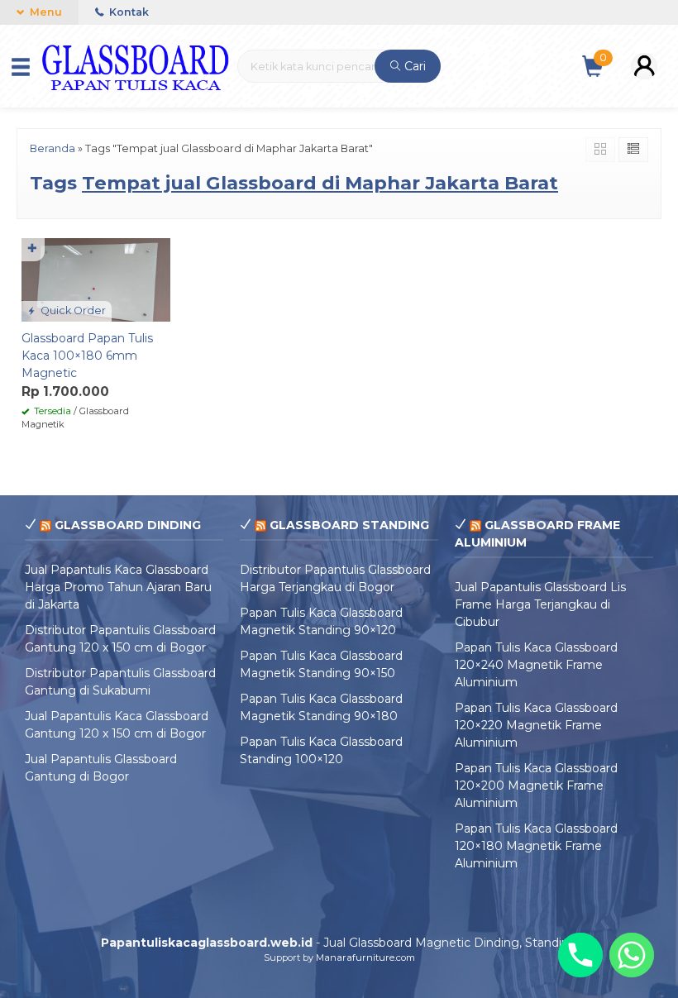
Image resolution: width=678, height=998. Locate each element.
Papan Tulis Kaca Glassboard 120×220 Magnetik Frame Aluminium (536, 725)
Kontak (128, 12)
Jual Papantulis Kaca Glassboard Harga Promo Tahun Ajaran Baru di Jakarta (118, 587)
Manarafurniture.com (365, 957)
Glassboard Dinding (128, 525)
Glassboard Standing (349, 525)
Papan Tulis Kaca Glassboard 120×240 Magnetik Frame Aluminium (536, 665)
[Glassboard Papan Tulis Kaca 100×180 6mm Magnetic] (95, 278)
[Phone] (580, 955)
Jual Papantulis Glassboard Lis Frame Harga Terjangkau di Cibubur (540, 604)
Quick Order (72, 310)
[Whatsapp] (631, 955)
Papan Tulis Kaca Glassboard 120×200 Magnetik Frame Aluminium (536, 785)
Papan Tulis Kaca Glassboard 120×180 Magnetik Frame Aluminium (536, 846)
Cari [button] (413, 66)
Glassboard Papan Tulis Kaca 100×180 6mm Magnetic (87, 355)
